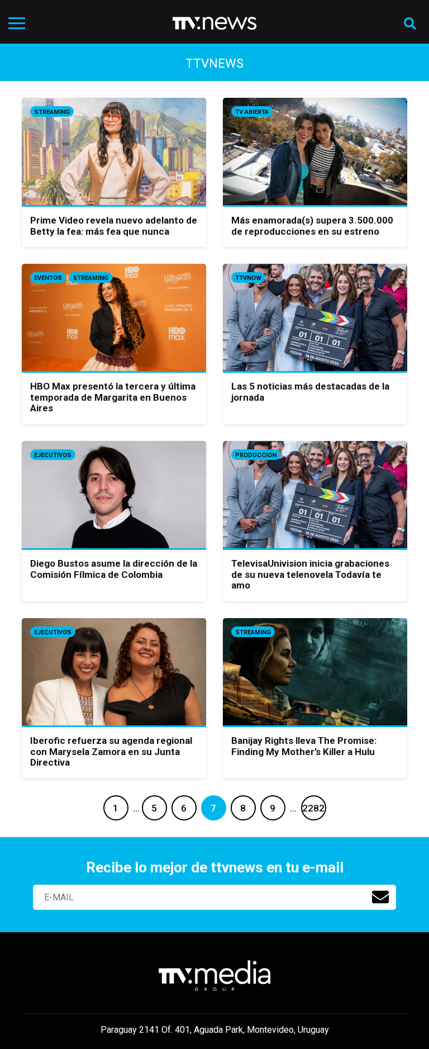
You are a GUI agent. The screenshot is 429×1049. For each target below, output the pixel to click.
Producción (256, 455)
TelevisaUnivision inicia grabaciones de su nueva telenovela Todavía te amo (310, 574)
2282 (313, 808)
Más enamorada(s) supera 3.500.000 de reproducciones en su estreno (312, 226)
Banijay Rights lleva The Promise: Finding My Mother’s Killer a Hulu (303, 746)
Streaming (52, 112)
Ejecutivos (53, 455)
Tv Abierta (252, 112)
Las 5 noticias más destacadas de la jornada (310, 392)
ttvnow (248, 278)
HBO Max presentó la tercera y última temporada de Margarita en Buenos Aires (113, 397)
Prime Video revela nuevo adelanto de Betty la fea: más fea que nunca (113, 226)
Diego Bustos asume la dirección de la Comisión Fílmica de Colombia (113, 569)
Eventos (48, 278)
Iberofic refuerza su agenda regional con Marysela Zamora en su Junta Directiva (111, 751)
